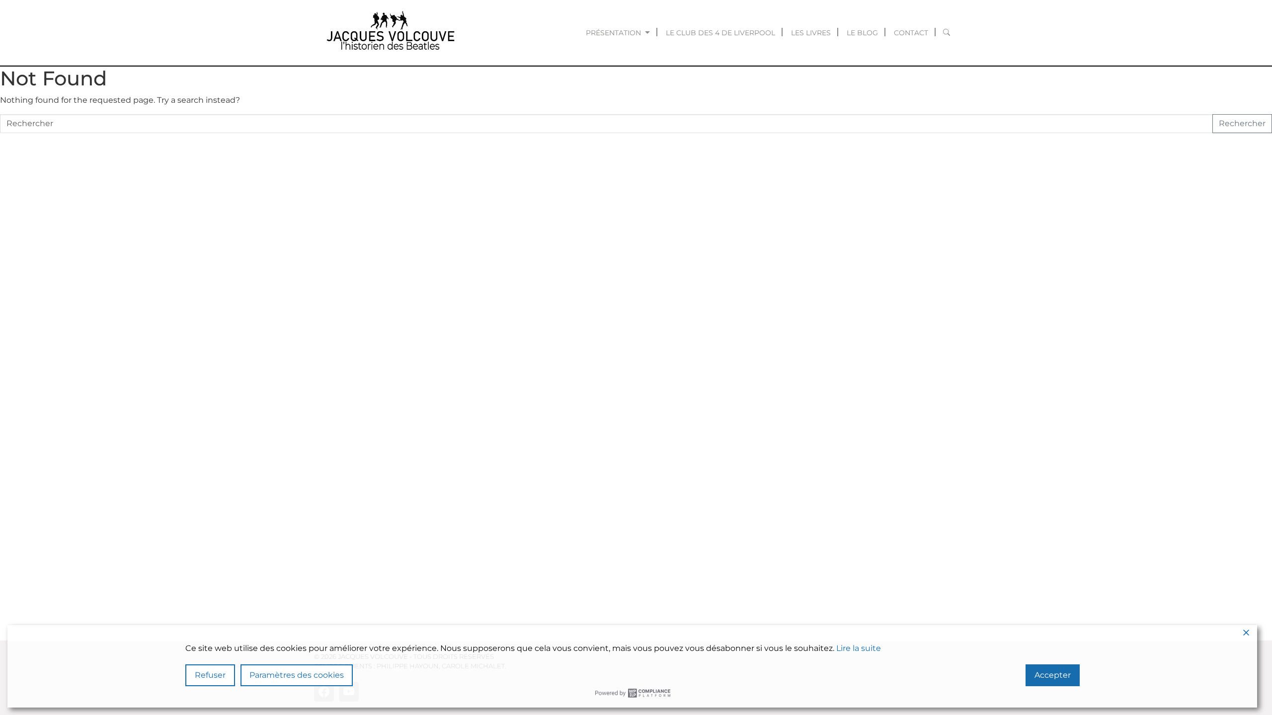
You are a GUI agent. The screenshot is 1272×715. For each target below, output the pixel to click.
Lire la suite (858, 648)
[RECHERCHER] (947, 32)
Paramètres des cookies (296, 675)
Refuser (210, 675)
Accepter (1052, 675)
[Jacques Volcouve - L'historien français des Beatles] (388, 33)
